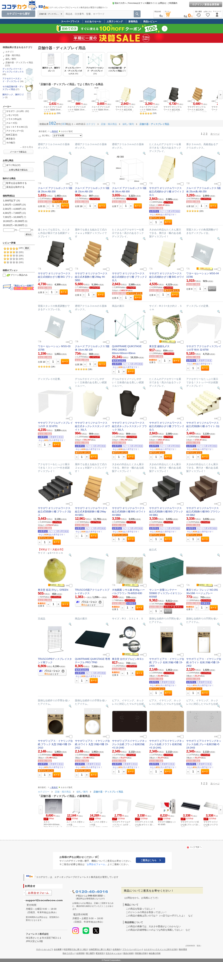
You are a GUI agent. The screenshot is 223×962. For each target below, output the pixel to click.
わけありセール (93, 21)
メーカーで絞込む (18, 152)
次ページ (215, 134)
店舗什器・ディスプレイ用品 (19, 62)
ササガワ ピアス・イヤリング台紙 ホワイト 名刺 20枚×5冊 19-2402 (203, 662)
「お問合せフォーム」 (96, 864)
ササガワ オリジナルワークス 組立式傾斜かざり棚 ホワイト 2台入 (166, 191)
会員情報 (80, 953)
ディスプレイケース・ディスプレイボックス (13, 70)
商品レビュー (150, 21)
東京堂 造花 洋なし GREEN (53, 589)
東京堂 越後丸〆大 (159, 346)
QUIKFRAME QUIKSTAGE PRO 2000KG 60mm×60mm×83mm (127, 349)
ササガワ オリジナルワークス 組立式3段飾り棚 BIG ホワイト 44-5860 (129, 511)
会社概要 (58, 949)
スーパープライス (70, 21)
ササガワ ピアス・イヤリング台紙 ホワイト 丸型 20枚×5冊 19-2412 (92, 744)
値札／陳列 (10, 59)
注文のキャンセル (113, 953)
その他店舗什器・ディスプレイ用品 (13, 88)
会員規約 (116, 949)
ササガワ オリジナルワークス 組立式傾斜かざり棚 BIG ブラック (55, 277)
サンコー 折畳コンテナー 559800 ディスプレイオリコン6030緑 (165, 593)
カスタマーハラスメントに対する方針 (160, 949)
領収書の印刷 (141, 953)
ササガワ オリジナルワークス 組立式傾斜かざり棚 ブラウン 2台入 (166, 426)
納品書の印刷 (154, 953)
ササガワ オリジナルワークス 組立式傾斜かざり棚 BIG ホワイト (166, 277)
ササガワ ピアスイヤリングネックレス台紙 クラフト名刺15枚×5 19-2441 (166, 744)
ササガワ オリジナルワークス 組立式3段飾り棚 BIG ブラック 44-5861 (166, 511)
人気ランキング (115, 21)
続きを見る (28, 147)
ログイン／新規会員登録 (205, 4)
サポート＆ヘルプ (44, 949)
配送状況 (100, 953)
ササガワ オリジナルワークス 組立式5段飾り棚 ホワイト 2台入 (203, 426)
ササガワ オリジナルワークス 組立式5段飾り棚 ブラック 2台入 (54, 511)
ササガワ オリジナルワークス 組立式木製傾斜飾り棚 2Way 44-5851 (91, 511)
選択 (27, 248)
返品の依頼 (128, 953)
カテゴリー (43, 791)
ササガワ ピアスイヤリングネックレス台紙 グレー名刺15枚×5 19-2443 (203, 744)
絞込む (29, 234)
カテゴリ (9, 52)
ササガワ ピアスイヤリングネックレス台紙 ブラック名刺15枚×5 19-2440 (129, 744)
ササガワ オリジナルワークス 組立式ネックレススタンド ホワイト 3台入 (92, 426)
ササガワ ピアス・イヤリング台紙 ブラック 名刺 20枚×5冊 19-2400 (166, 662)
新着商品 (133, 21)
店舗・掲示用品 (12, 55)
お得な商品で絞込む (18, 170)
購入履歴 (90, 953)
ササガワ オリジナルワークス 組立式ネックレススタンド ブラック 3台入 (129, 426)
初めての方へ (121, 3)
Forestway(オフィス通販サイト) (142, 3)
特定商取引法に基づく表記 (75, 949)
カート (65, 206)
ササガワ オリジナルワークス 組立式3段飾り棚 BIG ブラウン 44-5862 (203, 511)
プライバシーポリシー (132, 949)
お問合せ (162, 3)
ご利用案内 (172, 3)
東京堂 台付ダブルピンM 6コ (128, 659)
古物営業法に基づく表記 (100, 949)
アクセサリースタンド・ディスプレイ (12, 80)
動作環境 (183, 949)
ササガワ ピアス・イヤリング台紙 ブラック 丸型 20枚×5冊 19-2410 (55, 744)
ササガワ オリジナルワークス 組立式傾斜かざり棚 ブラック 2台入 (129, 277)
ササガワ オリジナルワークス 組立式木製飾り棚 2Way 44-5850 (91, 277)
